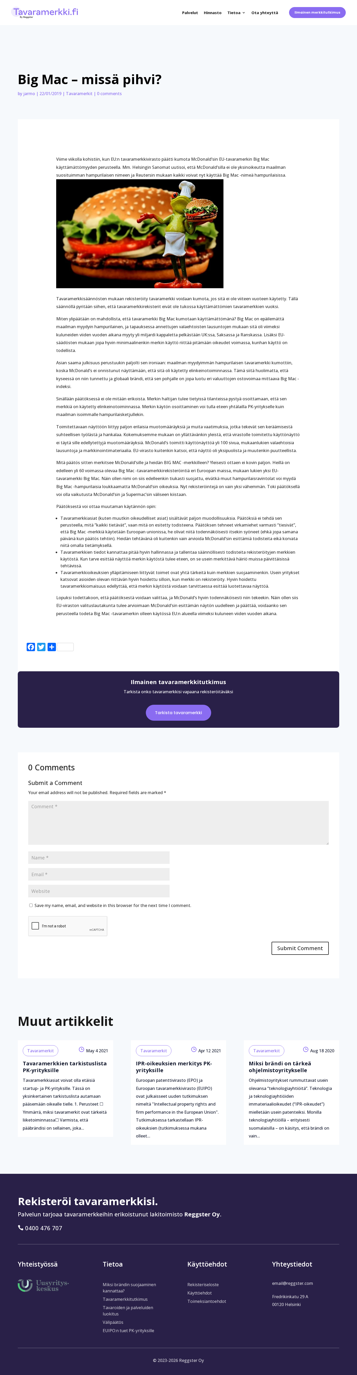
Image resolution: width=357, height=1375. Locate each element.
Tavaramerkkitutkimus (125, 1299)
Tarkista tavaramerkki (178, 713)
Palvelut (190, 12)
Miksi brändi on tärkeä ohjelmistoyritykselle (280, 1067)
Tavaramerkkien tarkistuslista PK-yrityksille (65, 1067)
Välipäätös (113, 1322)
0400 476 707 (43, 1228)
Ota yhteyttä (264, 12)
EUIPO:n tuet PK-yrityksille (128, 1330)
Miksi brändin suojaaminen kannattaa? (129, 1288)
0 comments (109, 93)
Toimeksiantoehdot (206, 1301)
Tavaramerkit (79, 93)
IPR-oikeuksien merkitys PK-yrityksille (174, 1067)
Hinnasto (213, 12)
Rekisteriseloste (203, 1284)
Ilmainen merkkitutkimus (317, 12)
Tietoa (233, 12)
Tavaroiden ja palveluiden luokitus (128, 1311)
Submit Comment (300, 948)
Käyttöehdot (199, 1293)
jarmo (29, 93)
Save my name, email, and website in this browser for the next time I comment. (112, 905)
